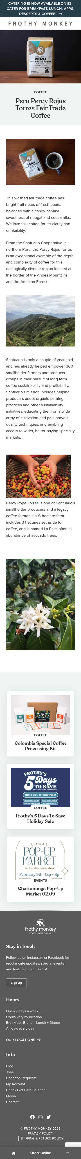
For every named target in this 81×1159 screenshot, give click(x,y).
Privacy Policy (40, 1133)
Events (40, 880)
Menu (68, 1153)
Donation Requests (21, 1077)
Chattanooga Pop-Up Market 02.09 (40, 891)
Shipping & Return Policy (42, 1138)
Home (13, 1153)
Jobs (10, 1072)
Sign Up (16, 982)
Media (11, 1096)
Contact (12, 1101)
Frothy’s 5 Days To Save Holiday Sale (40, 818)
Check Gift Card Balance (25, 1089)
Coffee (40, 92)
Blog (9, 1065)
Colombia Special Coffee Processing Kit (41, 746)
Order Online (40, 1153)
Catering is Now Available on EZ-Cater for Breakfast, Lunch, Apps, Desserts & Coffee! (40, 8)
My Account (15, 1083)
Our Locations (20, 1039)
